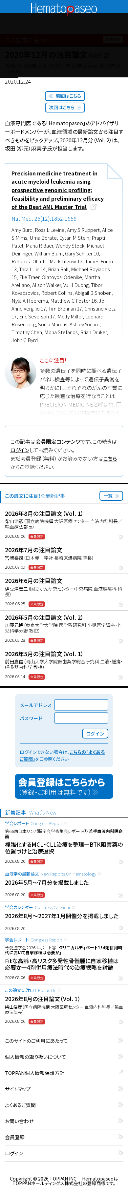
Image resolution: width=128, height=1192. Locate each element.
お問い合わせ (19, 1121)
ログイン (19, 450)
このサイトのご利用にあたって (36, 1041)
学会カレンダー (37, 907)
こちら (110, 458)
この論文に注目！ (30, 990)
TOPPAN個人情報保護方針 (34, 1073)
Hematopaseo (64, 6)
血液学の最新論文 (50, 874)
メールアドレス (36, 705)
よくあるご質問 (20, 1105)
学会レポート (33, 823)
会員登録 (15, 1137)
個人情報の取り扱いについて (35, 1057)
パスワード (31, 718)
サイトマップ (18, 1089)
